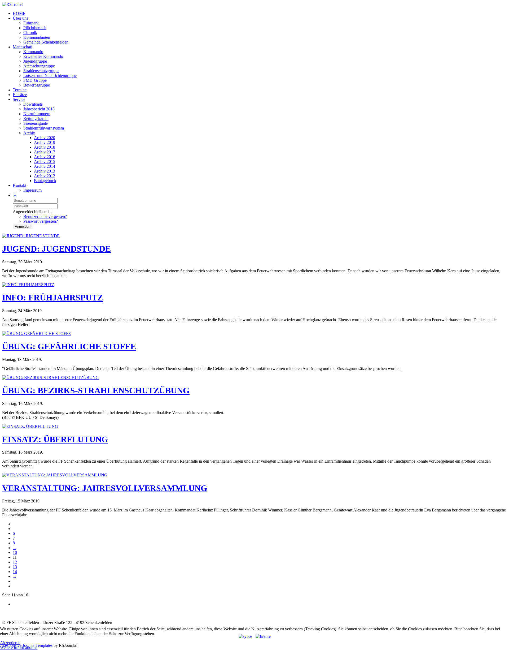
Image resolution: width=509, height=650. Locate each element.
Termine (20, 90)
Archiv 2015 (44, 161)
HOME (19, 13)
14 (15, 571)
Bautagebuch (45, 180)
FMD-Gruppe (35, 80)
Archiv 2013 (44, 171)
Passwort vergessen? (40, 221)
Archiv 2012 (44, 176)
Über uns (20, 18)
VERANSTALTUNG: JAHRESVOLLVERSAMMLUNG (104, 488)
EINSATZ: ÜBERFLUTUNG (55, 439)
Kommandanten (36, 37)
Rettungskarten (36, 118)
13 (15, 567)
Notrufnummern (36, 113)
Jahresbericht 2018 (39, 109)
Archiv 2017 (44, 152)
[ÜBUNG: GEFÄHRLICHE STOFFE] (36, 333)
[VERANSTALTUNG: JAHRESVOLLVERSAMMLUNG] (54, 475)
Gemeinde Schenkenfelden (45, 42)
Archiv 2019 (44, 142)
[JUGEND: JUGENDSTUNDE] (31, 236)
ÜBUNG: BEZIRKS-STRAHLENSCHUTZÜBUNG (96, 390)
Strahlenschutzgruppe (41, 70)
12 (15, 562)
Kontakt (19, 185)
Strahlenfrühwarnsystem (43, 128)
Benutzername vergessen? (45, 216)
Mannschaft (22, 47)
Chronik (30, 32)
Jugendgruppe (35, 61)
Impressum (32, 190)
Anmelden (22, 227)
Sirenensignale (35, 123)
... (14, 547)
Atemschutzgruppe (39, 66)
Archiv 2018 (44, 147)
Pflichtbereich (34, 27)
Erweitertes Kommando (43, 56)
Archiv (29, 133)
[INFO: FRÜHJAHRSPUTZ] (28, 284)
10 (15, 552)
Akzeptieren (10, 642)
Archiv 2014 (44, 166)
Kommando (33, 51)
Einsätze (20, 94)
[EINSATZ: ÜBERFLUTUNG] (30, 426)
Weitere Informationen (18, 647)
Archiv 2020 (44, 137)
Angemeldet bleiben (29, 211)
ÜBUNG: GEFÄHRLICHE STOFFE (69, 346)
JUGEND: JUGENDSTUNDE (56, 248)
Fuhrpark (31, 23)
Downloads (33, 104)
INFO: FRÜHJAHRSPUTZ (52, 297)
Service (19, 99)
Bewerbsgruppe (36, 85)
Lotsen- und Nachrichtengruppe (50, 75)
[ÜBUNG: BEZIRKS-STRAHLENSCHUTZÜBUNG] (50, 377)
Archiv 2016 (44, 156)
